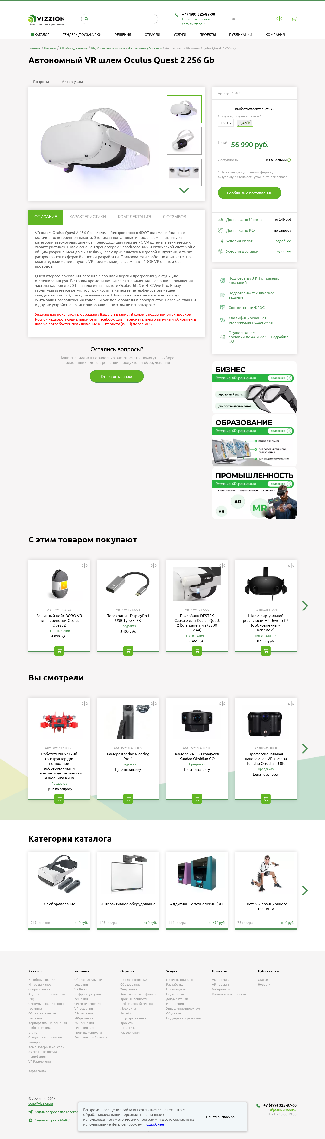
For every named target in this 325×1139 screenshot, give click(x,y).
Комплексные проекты (229, 994)
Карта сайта (37, 1071)
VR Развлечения (40, 1061)
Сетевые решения (87, 1003)
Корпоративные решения (47, 1023)
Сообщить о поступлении (250, 193)
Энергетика (128, 989)
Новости (264, 984)
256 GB (244, 123)
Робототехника (39, 1027)
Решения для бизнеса (90, 1037)
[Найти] (86, 19)
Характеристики (87, 216)
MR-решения (83, 1018)
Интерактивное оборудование (128, 904)
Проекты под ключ (180, 979)
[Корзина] (294, 19)
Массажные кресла (42, 1051)
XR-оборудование (59, 904)
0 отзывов (174, 216)
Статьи (263, 979)
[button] (184, 190)
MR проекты (221, 989)
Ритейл (125, 1013)
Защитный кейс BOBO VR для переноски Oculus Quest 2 (59, 620)
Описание (45, 216)
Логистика (128, 1027)
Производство (177, 989)
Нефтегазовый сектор (136, 1003)
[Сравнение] (279, 19)
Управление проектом (183, 1008)
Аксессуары (72, 81)
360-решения (84, 1023)
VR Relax (80, 989)
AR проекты (221, 984)
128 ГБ (226, 123)
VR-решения (83, 1008)
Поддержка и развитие (183, 1018)
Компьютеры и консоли (46, 1047)
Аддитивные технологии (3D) (197, 904)
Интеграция (175, 1003)
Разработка (175, 984)
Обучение (173, 1013)
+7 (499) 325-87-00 (198, 14)
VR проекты (221, 979)
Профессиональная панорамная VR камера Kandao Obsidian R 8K (266, 759)
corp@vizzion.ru (194, 24)
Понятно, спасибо (220, 1117)
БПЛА (32, 1032)
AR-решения (83, 1013)
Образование (130, 984)
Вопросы (41, 81)
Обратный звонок (196, 19)
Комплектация (134, 216)
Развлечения (130, 1032)
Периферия (37, 1056)
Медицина (128, 1008)
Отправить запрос (117, 376)
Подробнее (282, 241)
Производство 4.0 (133, 979)
